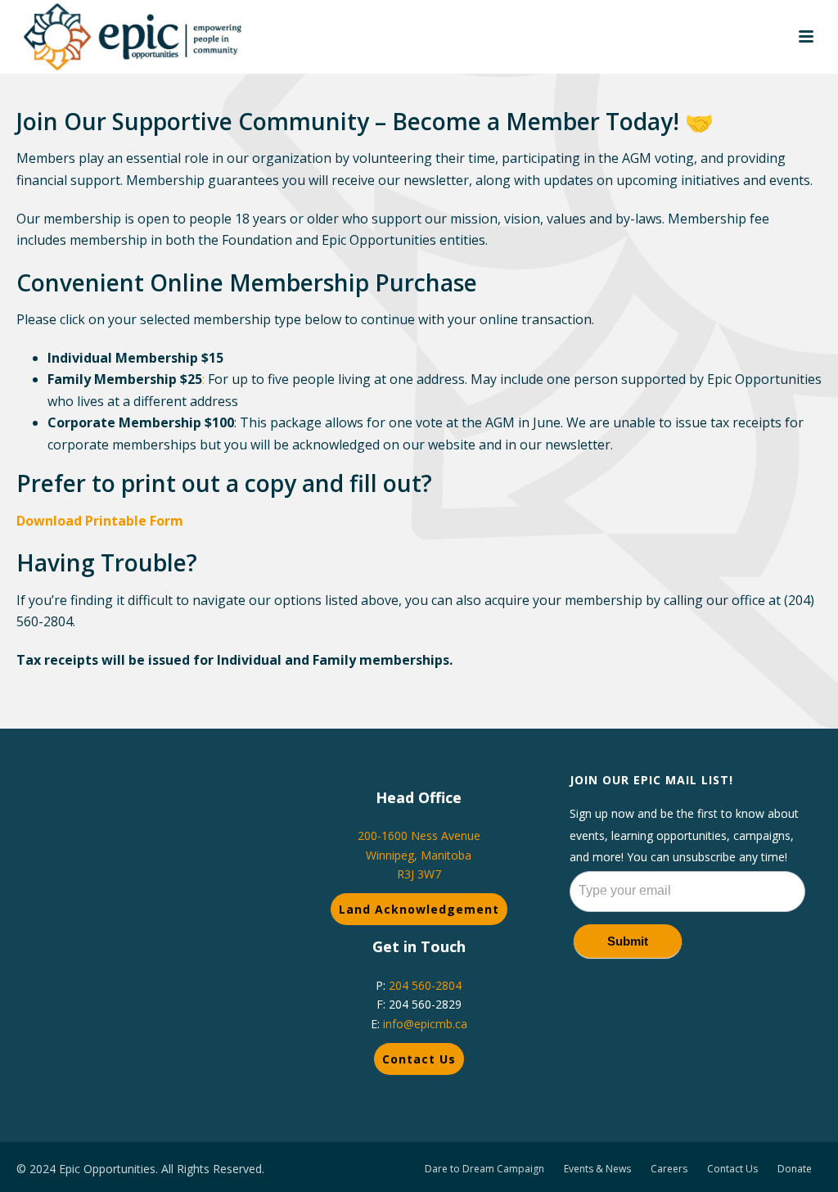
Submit (627, 941)
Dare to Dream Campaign (484, 1169)
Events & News (597, 1169)
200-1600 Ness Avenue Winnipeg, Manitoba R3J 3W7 (419, 854)
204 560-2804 (425, 985)
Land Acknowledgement (419, 909)
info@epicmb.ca (425, 1024)
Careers (669, 1169)
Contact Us (419, 1059)
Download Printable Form (99, 521)
